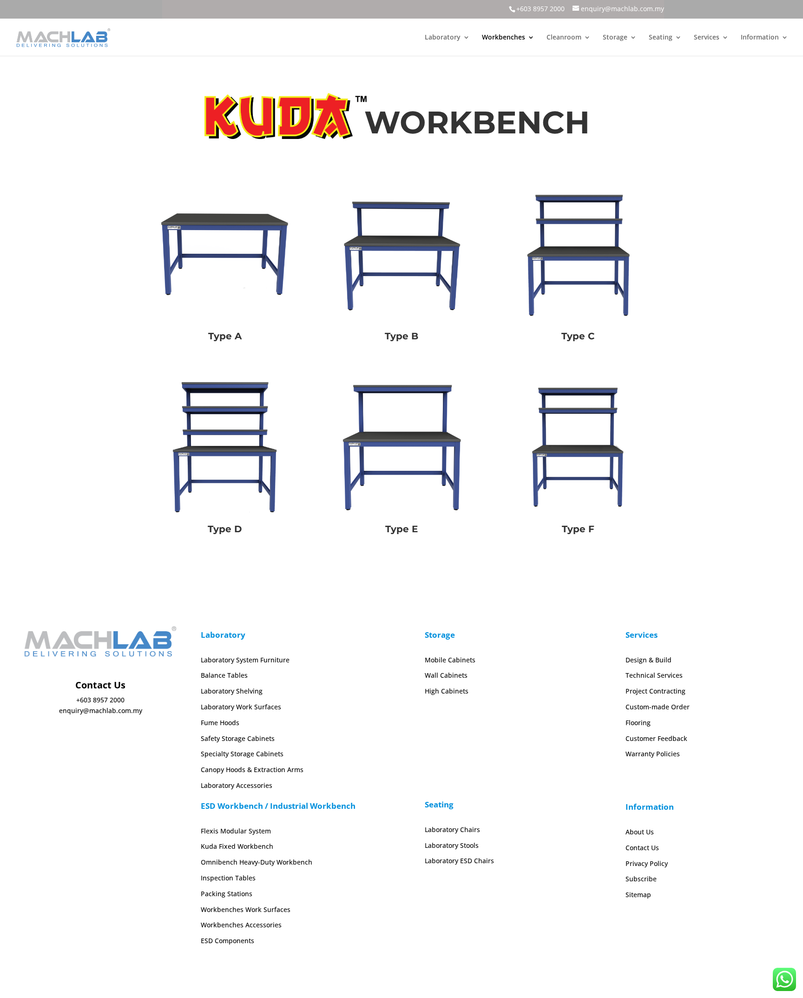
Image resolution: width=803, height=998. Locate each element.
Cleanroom (563, 37)
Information (760, 37)
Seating (660, 37)
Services (706, 37)
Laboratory (443, 37)
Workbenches (503, 37)
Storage (615, 37)
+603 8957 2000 (540, 8)
